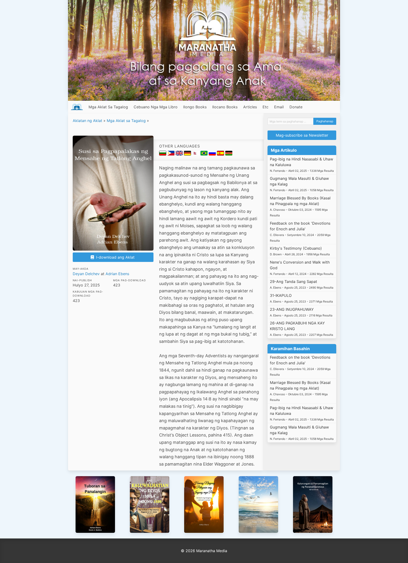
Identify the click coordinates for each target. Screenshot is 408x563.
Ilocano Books (225, 107)
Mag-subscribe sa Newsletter (302, 135)
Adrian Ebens (117, 273)
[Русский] (213, 154)
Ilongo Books (195, 107)
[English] (180, 154)
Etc (265, 107)
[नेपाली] (196, 154)
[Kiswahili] (228, 154)
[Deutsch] (188, 154)
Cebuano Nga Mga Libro (156, 107)
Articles (250, 107)
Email (279, 107)
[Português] (204, 154)
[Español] (221, 154)
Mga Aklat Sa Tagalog (108, 107)
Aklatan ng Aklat (87, 120)
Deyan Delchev (86, 273)
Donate (295, 107)
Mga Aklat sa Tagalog (126, 120)
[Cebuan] (171, 154)
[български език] (163, 154)
